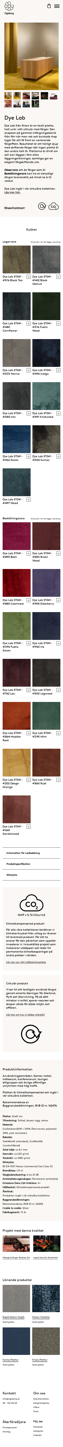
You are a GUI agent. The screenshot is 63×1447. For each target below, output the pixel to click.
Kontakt (9, 1393)
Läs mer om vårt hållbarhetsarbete (26, 962)
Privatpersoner (10, 1427)
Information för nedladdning (23, 852)
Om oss (39, 1393)
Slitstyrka (11, 874)
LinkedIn (37, 1435)
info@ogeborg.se (11, 1398)
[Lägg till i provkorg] (28, 277)
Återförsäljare (14, 1422)
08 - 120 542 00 (10, 1403)
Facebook (38, 1426)
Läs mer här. (12, 192)
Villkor (36, 1407)
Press (35, 1411)
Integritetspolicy (41, 1403)
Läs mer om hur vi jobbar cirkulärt (25, 1014)
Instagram (38, 1431)
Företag (6, 1431)
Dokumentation (41, 1398)
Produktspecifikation (18, 863)
